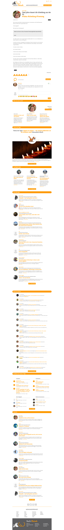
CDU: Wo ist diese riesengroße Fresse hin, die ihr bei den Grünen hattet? (30, 435)
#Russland (23, 442)
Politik (17, 511)
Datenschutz (37, 524)
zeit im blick (24, 10)
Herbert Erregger (21, 275)
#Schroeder (23, 232)
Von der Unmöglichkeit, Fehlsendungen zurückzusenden (30, 269)
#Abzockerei (26, 276)
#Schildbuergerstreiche (30, 268)
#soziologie (27, 196)
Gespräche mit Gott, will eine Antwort (19, 116)
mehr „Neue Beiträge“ (32, 283)
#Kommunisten (42, 176)
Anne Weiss (18, 388)
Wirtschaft (34, 513)
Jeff (19, 231)
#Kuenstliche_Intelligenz (32, 196)
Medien (41, 513)
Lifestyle (25, 516)
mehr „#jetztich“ (32, 499)
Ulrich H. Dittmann (21, 257)
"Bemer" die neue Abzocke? (24, 277)
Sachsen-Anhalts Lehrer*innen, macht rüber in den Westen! (29, 215)
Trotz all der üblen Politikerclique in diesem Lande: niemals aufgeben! (29, 260)
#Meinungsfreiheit (24, 213)
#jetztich (15, 412)
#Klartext (22, 258)
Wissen (17, 515)
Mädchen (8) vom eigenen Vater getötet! (44, 116)
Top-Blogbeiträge (17, 167)
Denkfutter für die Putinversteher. (26, 444)
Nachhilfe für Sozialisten (40, 390)
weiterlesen (20, 122)
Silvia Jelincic (20, 83)
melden (22, 89)
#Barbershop (23, 459)
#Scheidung (32, 16)
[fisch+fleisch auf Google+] (36, 505)
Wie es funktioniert (30, 524)
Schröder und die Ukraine (24, 233)
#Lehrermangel (29, 213)
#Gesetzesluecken (24, 268)
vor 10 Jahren (20, 84)
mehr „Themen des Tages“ (32, 163)
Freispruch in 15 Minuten (24, 426)
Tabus (25, 513)
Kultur (17, 516)
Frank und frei (21, 195)
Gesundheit (34, 514)
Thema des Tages (17, 127)
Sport (41, 511)
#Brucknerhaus (28, 424)
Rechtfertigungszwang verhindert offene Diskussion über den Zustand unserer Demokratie (30, 224)
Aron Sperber (18, 402)
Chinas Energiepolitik (23, 251)
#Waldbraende (23, 484)
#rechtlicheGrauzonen (37, 268)
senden (49, 98)
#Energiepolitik (24, 240)
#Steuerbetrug (30, 459)
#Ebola (41, 132)
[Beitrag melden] (49, 72)
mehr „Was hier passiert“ (32, 371)
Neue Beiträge (16, 192)
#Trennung (40, 16)
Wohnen (33, 515)
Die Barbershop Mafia (23, 460)
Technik (17, 514)
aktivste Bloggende (19, 396)
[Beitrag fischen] (48, 79)
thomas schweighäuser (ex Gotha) (24, 212)
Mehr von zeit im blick (18, 100)
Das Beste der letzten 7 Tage (19, 373)
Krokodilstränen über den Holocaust (32, 178)
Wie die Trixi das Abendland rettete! (26, 206)
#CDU (22, 433)
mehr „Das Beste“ (32, 408)
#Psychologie (23, 196)
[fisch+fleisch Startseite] (32, 3)
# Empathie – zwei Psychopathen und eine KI (28, 198)
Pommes (20, 304)
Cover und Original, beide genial (33, 314)
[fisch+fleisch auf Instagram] (33, 505)
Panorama (34, 511)
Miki (20, 295)
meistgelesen (18, 378)
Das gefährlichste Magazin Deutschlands (42, 386)
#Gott (22, 416)
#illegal (26, 459)
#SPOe (22, 424)
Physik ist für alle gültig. (20, 381)
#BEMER (22, 276)
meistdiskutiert (38, 378)
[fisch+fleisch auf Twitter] (31, 505)
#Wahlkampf (26, 442)
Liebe (17, 513)
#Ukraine (26, 232)
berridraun (21, 357)
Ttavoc (20, 423)
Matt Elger (20, 221)
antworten (19, 89)
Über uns (28, 523)
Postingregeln (45, 523)
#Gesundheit (35, 132)
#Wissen (20, 196)
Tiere (33, 516)
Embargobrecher (18, 380)
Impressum (37, 523)
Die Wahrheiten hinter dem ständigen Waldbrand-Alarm (30, 485)
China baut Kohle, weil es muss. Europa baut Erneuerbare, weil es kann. (30, 242)
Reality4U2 (21, 361)
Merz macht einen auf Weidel (18, 178)
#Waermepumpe (25, 433)
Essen (25, 515)
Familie (25, 514)
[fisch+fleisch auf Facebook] (28, 505)
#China (22, 250)
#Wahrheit (22, 467)
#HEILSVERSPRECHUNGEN (32, 276)
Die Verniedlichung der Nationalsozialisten (44, 178)
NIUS (19, 441)
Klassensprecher (21, 239)
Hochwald (20, 314)
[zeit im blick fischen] (48, 109)
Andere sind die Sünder (31, 115)
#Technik (20, 240)
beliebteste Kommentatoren (40, 396)
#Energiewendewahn (27, 250)
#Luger (24, 424)
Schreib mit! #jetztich (47, 5)
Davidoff (17, 384)
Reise (25, 511)
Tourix (37, 380)
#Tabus (24, 16)
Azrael (38, 140)
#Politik (20, 213)
